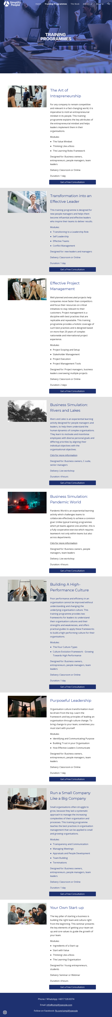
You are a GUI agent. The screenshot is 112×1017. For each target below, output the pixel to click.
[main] (72, 93)
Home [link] (38, 3)
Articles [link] (86, 3)
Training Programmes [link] (56, 3)
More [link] (98, 3)
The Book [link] (74, 3)
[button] (108, 4)
